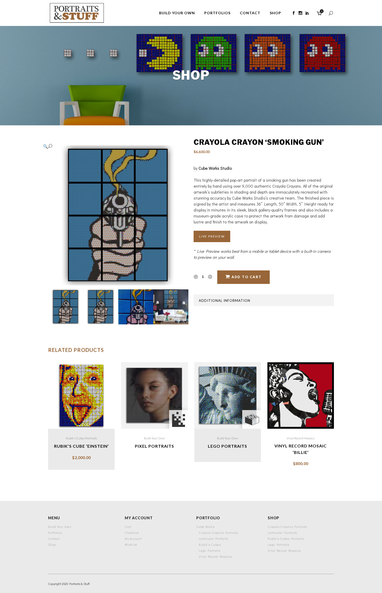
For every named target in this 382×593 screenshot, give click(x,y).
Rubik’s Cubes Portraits (286, 538)
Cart (128, 526)
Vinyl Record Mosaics (300, 438)
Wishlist (131, 544)
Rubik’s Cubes (210, 544)
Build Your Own (154, 438)
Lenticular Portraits (213, 538)
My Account (133, 538)
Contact (54, 538)
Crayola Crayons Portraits (218, 532)
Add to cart (247, 277)
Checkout (132, 532)
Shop (52, 544)
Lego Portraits (209, 550)
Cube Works (205, 526)
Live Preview (212, 236)
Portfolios (55, 532)
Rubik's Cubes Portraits (81, 438)
